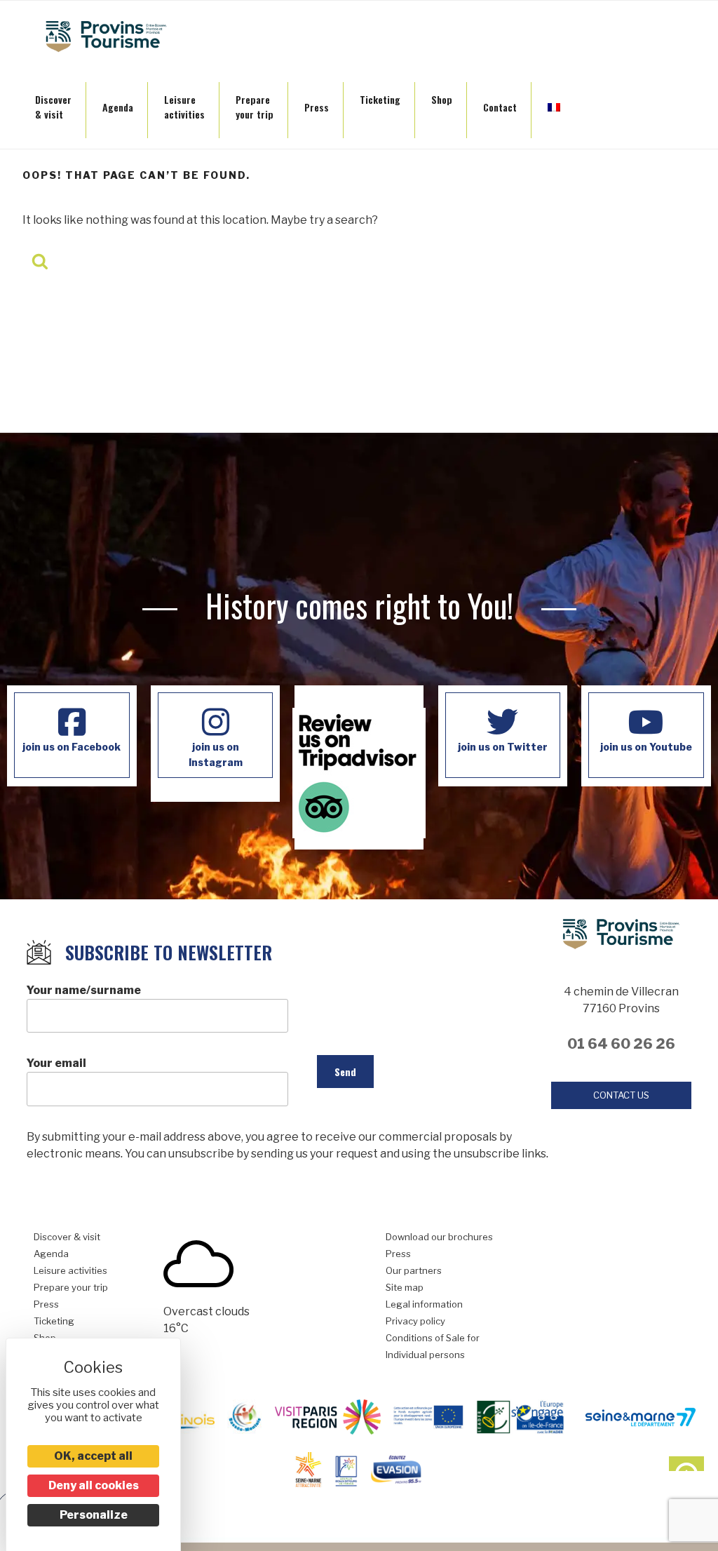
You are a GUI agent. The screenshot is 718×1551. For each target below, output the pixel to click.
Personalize (94, 1515)
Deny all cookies (93, 1485)
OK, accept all (93, 1456)
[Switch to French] (554, 103)
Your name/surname (84, 990)
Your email (56, 1063)
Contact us (621, 1095)
